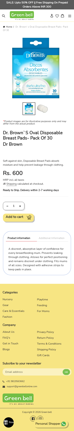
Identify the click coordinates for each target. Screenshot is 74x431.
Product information (19, 238)
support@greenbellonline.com (22, 386)
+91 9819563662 (15, 381)
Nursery (8, 299)
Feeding (42, 305)
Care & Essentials (13, 311)
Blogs (6, 349)
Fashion (7, 317)
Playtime (42, 299)
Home (9, 26)
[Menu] (69, 15)
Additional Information (52, 238)
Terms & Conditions (49, 344)
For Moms (43, 311)
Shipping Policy (46, 349)
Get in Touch (10, 343)
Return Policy (45, 338)
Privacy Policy (45, 332)
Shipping (11, 184)
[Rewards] (8, 422)
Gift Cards (43, 355)
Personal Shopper (47, 424)
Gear (6, 305)
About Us (8, 332)
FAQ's (6, 338)
